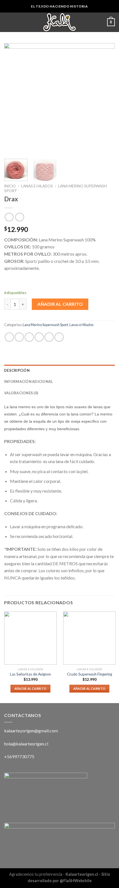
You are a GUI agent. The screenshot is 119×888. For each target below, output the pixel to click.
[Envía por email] (39, 337)
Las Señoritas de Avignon (30, 674)
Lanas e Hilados (37, 186)
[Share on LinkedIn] (59, 337)
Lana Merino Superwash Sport (45, 324)
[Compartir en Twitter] (29, 337)
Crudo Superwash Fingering (89, 674)
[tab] (59, 370)
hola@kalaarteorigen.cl (26, 743)
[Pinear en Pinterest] (49, 337)
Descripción (17, 370)
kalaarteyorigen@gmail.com (31, 730)
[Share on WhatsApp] (9, 337)
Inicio (10, 186)
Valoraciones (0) (21, 393)
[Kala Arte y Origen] (59, 22)
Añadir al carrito (60, 304)
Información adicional (28, 381)
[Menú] (7, 22)
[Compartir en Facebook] (19, 337)
